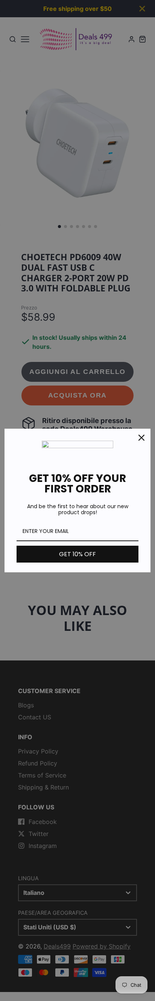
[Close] (141, 438)
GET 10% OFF (77, 554)
